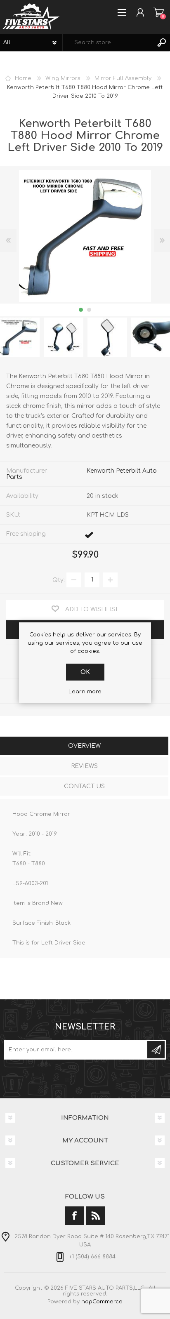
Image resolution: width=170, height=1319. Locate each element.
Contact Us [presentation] (84, 786)
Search (161, 42)
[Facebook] (74, 1215)
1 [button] (81, 310)
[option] (63, 337)
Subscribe (156, 1049)
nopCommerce (102, 1302)
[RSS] (95, 1215)
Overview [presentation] (84, 746)
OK (85, 672)
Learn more (85, 692)
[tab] (84, 747)
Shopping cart (158, 12)
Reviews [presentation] (84, 766)
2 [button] (89, 310)
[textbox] (108, 42)
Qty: (58, 580)
